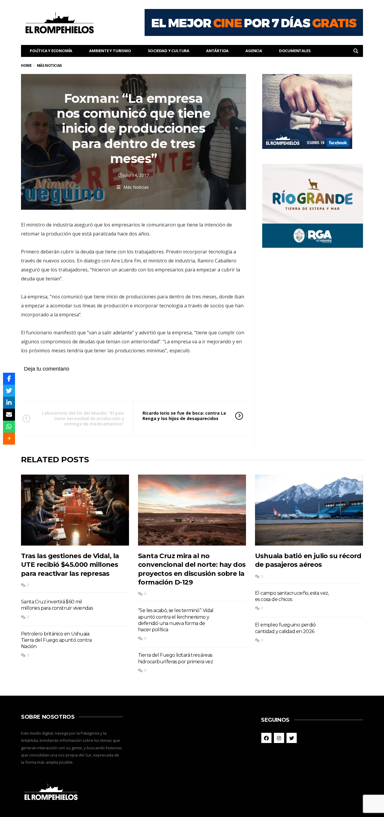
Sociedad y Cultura (168, 50)
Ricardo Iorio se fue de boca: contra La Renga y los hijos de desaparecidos (184, 415)
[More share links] (9, 439)
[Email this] (9, 415)
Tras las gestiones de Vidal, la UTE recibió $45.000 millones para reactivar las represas (70, 565)
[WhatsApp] (9, 427)
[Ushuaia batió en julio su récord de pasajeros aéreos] (309, 510)
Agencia (253, 50)
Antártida (217, 50)
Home (26, 65)
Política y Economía (51, 50)
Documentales (295, 50)
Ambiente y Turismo (110, 50)
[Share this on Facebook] (9, 379)
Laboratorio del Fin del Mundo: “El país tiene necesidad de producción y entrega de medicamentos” (83, 418)
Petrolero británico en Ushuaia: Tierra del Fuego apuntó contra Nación (56, 640)
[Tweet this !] (9, 391)
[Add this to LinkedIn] (9, 403)
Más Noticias (136, 187)
